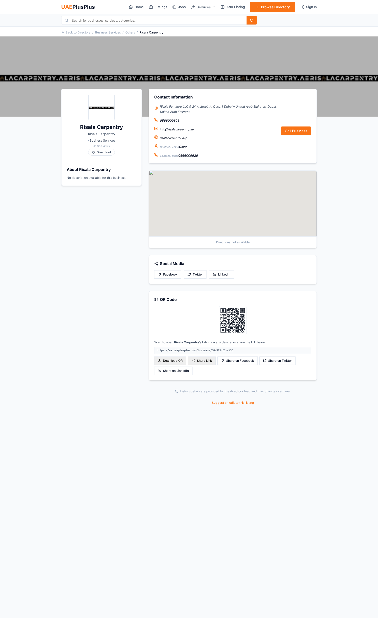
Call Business (296, 131)
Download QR (173, 360)
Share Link (204, 360)
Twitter (198, 274)
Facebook (170, 274)
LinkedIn (224, 274)
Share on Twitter (280, 360)
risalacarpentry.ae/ (173, 138)
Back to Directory (78, 32)
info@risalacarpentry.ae (177, 129)
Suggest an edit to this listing (233, 402)
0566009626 (170, 120)
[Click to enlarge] (233, 320)
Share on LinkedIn (176, 370)
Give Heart (104, 152)
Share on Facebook (240, 360)
